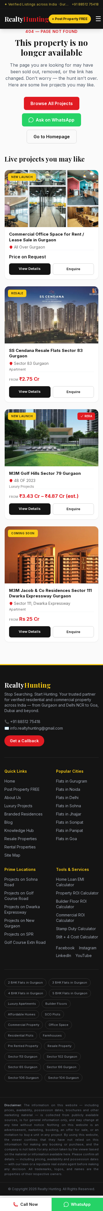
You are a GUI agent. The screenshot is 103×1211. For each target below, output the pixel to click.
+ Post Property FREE (70, 19)
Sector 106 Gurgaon (23, 1078)
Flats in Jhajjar (68, 814)
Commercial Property (23, 1025)
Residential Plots (21, 1035)
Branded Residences (23, 814)
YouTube (84, 955)
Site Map (12, 855)
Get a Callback (24, 740)
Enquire (73, 269)
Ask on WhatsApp (55, 120)
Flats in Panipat (69, 830)
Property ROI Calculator (77, 893)
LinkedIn (63, 955)
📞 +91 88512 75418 (22, 721)
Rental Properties (20, 847)
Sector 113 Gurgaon (22, 1056)
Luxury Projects (18, 805)
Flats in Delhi (67, 797)
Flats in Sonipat (69, 822)
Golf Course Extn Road (25, 942)
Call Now (29, 1204)
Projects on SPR (19, 934)
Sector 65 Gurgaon (22, 1067)
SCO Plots (52, 1014)
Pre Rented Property (23, 1046)
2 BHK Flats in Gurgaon (25, 982)
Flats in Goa (66, 838)
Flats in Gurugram (71, 781)
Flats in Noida (68, 789)
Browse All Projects (51, 103)
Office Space (58, 1025)
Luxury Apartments (22, 1004)
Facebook (65, 947)
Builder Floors (56, 1004)
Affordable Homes (21, 1014)
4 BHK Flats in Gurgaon (25, 993)
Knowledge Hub (19, 830)
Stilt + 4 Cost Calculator (77, 937)
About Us (12, 797)
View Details (30, 268)
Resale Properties (20, 838)
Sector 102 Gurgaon (62, 1056)
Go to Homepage (52, 136)
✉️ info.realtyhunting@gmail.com (33, 728)
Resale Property (59, 1046)
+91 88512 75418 (85, 4)
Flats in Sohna (68, 805)
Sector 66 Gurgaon (61, 1067)
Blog (8, 822)
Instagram (87, 947)
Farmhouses (52, 1035)
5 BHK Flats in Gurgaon (69, 993)
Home (9, 781)
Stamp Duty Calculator (76, 928)
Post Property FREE (22, 789)
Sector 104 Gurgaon (63, 1078)
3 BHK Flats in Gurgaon (69, 982)
